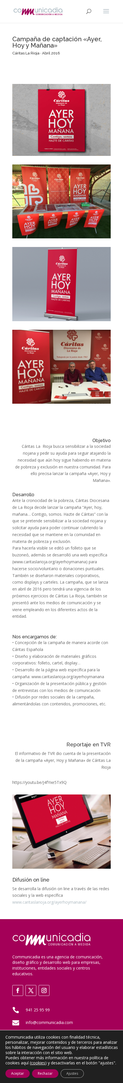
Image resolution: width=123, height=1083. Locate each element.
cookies (38, 1063)
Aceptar (17, 1073)
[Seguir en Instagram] (44, 990)
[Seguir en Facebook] (17, 990)
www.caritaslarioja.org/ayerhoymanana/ (49, 902)
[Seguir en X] (30, 990)
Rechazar (45, 1073)
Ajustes (72, 1073)
